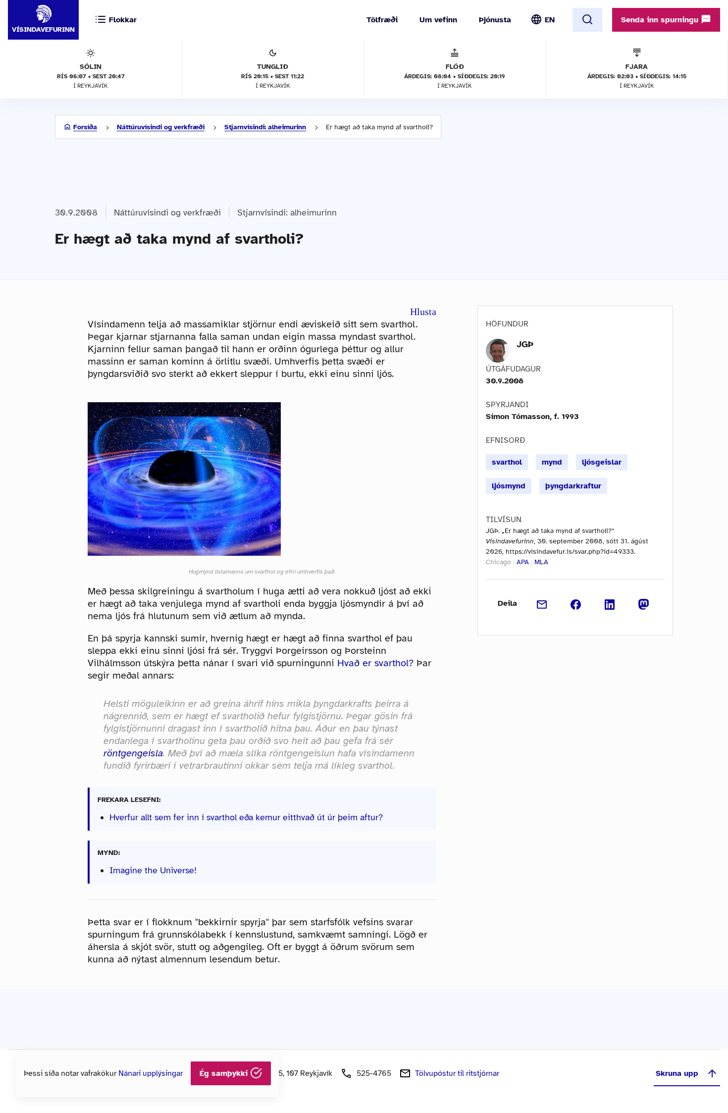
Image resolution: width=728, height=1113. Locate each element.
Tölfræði (382, 20)
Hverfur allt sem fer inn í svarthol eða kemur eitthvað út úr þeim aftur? (246, 817)
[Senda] (542, 603)
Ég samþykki (225, 1073)
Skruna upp (677, 1073)
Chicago (498, 562)
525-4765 (374, 1073)
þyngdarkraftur (573, 486)
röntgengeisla (133, 753)
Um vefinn (438, 20)
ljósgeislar (602, 462)
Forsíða (85, 127)
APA (523, 562)
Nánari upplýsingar (150, 1073)
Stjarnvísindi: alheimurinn (265, 127)
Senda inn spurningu (661, 20)
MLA (541, 562)
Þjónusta (495, 20)
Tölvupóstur (457, 1073)
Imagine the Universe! (153, 870)
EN (550, 20)
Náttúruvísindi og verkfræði (161, 127)
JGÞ (525, 344)
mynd (552, 462)
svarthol (507, 462)
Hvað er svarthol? (375, 663)
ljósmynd (508, 486)
